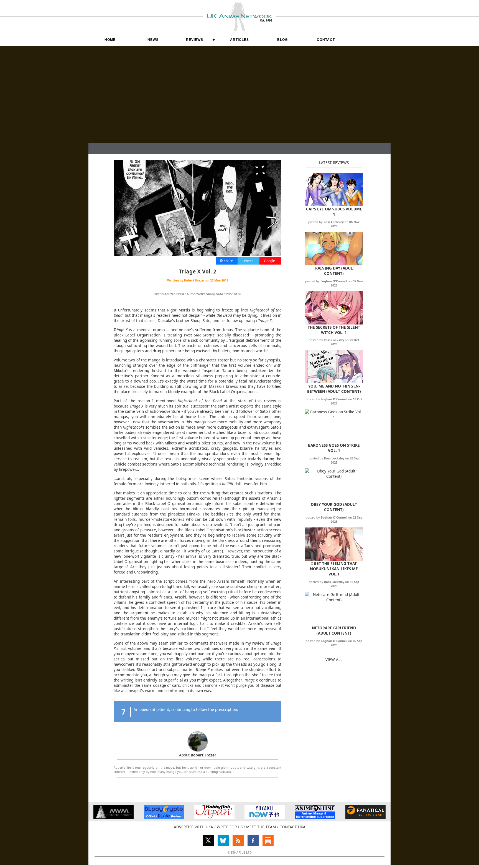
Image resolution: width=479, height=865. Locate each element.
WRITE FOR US (230, 826)
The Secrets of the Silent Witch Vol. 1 (334, 330)
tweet (248, 260)
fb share (226, 260)
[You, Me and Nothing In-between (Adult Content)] (334, 381)
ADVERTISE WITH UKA (193, 826)
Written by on (197, 280)
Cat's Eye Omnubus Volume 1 (334, 211)
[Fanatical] (365, 817)
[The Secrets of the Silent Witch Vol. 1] (334, 323)
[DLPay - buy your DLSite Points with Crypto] (164, 817)
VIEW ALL (333, 659)
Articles (239, 40)
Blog (282, 40)
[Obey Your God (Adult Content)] (334, 476)
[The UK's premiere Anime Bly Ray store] (315, 817)
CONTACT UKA (292, 826)
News (153, 40)
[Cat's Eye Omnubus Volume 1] (334, 204)
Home (110, 40)
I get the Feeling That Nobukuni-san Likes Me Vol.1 (334, 569)
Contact (326, 40)
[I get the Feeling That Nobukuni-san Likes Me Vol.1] (334, 559)
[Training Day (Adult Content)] (334, 263)
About (197, 755)
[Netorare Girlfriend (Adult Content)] (334, 599)
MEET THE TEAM (261, 826)
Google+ (270, 260)
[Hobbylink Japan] (214, 817)
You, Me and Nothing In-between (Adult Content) (334, 388)
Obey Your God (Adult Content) (334, 507)
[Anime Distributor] (113, 817)
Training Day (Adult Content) (334, 270)
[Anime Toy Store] (264, 817)
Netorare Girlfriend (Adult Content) (334, 630)
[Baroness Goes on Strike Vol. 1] (334, 417)
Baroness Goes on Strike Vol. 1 (334, 447)
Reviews (194, 40)
